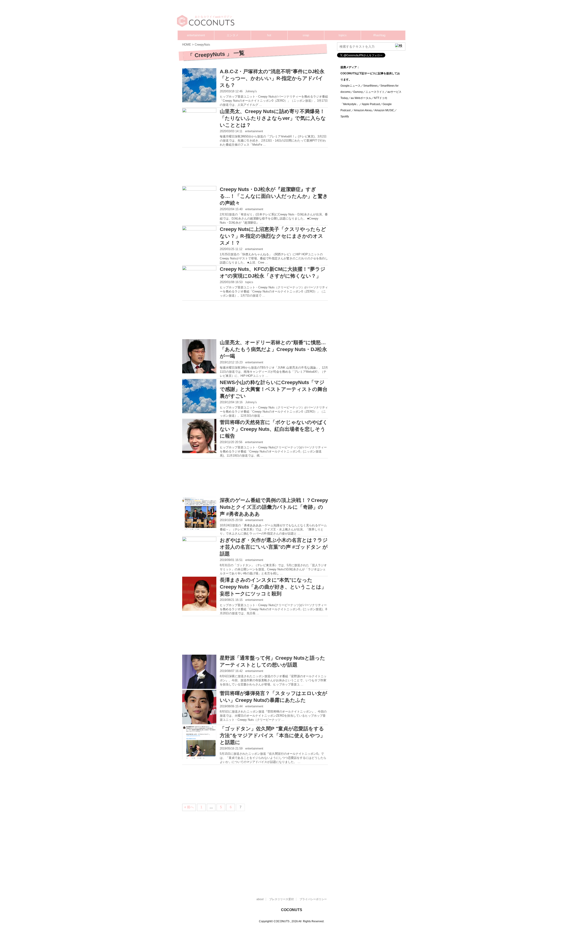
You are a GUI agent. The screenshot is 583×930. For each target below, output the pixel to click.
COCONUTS (291, 910)
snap (306, 35)
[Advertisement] (319, 17)
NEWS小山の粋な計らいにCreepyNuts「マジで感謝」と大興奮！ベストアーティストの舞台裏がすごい (273, 389)
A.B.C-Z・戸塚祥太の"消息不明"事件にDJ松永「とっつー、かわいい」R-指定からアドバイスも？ (272, 78)
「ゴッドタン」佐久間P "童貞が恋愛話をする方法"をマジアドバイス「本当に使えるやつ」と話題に (272, 735)
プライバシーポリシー (313, 899)
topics (343, 35)
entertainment (196, 35)
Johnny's (251, 91)
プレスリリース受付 (281, 899)
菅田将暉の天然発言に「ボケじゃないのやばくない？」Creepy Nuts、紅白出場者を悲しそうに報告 (274, 429)
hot (269, 35)
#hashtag (379, 35)
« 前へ (189, 807)
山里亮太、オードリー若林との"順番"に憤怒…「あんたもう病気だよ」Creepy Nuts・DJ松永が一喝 (273, 349)
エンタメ (232, 35)
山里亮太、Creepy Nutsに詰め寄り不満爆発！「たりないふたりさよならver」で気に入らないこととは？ (273, 118)
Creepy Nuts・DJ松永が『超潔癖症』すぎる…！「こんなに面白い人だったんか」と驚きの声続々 (274, 196)
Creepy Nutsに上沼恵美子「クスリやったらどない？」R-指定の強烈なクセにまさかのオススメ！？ (273, 236)
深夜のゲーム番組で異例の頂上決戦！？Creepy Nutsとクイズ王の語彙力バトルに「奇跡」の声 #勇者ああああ (274, 507)
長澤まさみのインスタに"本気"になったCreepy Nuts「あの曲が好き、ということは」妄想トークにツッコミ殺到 (273, 587)
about (259, 899)
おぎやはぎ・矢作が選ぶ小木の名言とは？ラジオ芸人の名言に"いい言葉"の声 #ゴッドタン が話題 (274, 547)
